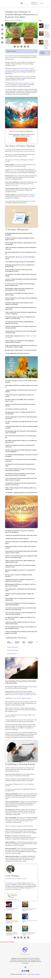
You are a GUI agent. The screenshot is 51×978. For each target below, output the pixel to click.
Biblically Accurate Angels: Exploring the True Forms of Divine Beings (12, 921)
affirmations (23, 76)
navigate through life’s (28, 196)
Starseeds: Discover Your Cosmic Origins (29, 921)
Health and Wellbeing (9, 941)
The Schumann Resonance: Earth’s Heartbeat (12, 909)
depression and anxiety (11, 185)
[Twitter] (2, 38)
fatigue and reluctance (11, 57)
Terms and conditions (34, 974)
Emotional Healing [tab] (30, 642)
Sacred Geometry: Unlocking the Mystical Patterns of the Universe (29, 909)
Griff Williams (9, 883)
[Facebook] (2, 33)
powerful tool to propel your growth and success (23, 694)
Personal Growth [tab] (17, 642)
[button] (35, 51)
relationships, (16, 708)
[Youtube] (2, 25)
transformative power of (18, 151)
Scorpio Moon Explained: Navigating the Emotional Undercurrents (11, 934)
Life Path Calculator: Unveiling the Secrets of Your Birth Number (29, 934)
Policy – (25, 974)
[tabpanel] (21, 651)
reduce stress (14, 171)
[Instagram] (2, 29)
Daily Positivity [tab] (9, 642)
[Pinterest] (2, 42)
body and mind (23, 257)
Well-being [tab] (23, 642)
